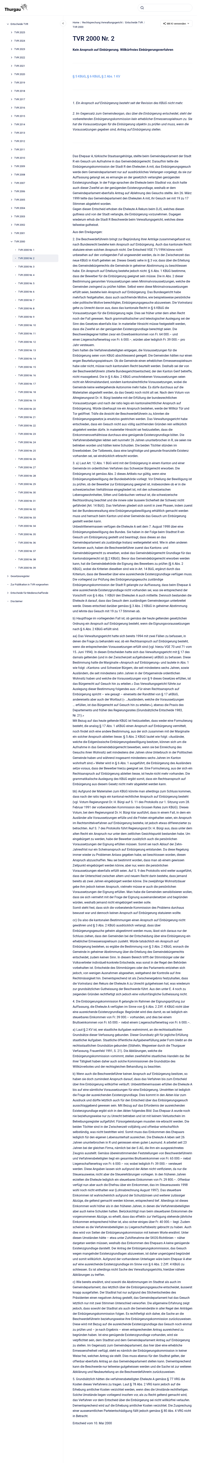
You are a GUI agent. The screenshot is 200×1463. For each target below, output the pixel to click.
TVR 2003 (19, 216)
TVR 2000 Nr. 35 (27, 534)
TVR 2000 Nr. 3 (26, 266)
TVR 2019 (19, 82)
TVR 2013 (19, 132)
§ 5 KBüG (79, 76)
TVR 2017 (19, 99)
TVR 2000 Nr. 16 (27, 375)
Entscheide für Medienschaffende (29, 592)
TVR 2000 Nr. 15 (27, 367)
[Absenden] (142, 8)
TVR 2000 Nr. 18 (27, 392)
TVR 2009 (19, 166)
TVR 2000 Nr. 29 (27, 484)
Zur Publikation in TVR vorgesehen (29, 584)
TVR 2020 (19, 74)
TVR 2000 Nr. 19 (27, 400)
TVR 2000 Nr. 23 (27, 433)
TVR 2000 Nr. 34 (27, 526)
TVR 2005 (19, 199)
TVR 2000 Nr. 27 (27, 467)
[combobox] (165, 7)
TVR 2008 (19, 174)
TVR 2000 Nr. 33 (27, 517)
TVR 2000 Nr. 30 (27, 492)
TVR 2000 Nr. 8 (26, 308)
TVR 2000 (19, 241)
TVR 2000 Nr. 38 (27, 559)
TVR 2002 (19, 224)
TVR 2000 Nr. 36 (27, 542)
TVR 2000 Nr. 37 (27, 551)
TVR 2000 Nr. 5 (26, 283)
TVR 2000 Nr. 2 (26, 258)
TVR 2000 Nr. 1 (26, 249)
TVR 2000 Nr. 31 (27, 500)
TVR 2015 (19, 116)
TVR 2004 (19, 208)
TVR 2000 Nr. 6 (26, 291)
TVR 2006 (19, 191)
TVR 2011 (19, 149)
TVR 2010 (19, 157)
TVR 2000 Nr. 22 (27, 425)
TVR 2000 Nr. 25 (27, 450)
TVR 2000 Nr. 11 (27, 333)
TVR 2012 (19, 141)
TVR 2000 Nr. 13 (27, 350)
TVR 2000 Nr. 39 (27, 567)
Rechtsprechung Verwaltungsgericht (102, 22)
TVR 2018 (19, 90)
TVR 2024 (19, 40)
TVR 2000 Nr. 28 (27, 475)
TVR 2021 (19, 65)
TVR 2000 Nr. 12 (27, 341)
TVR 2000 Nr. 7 (26, 300)
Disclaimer (16, 601)
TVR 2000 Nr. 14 (27, 358)
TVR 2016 (19, 107)
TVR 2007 (19, 183)
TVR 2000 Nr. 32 (27, 509)
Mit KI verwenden (176, 23)
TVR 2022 (19, 57)
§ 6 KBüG (93, 76)
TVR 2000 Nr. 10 (27, 325)
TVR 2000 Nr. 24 (27, 442)
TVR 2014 (19, 124)
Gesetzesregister (20, 576)
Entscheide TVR (19, 24)
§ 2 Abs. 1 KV (111, 76)
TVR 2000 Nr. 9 (26, 316)
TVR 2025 (19, 32)
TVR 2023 (19, 49)
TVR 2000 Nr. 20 (27, 408)
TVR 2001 (19, 233)
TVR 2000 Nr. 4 (26, 275)
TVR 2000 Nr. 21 (27, 417)
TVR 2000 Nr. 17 (27, 383)
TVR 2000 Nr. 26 (27, 459)
